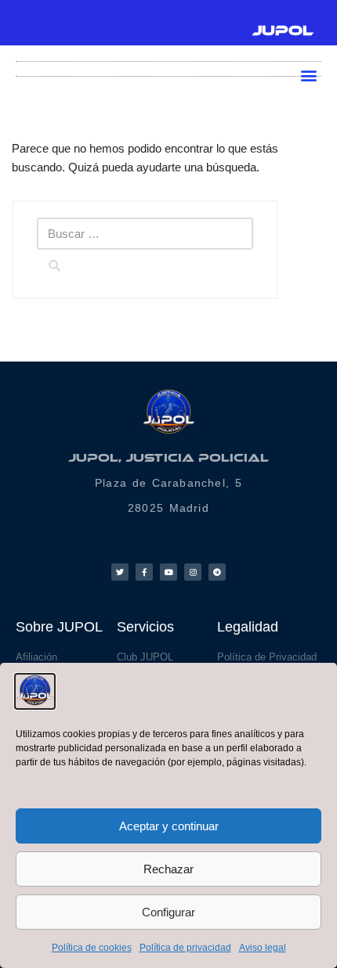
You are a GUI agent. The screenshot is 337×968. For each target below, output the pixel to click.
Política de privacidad (185, 947)
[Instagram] (192, 572)
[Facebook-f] (144, 572)
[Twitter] (120, 572)
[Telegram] (217, 572)
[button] (308, 75)
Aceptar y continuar (169, 826)
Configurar (168, 912)
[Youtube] (168, 572)
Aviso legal (262, 947)
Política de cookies (92, 947)
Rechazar (168, 869)
